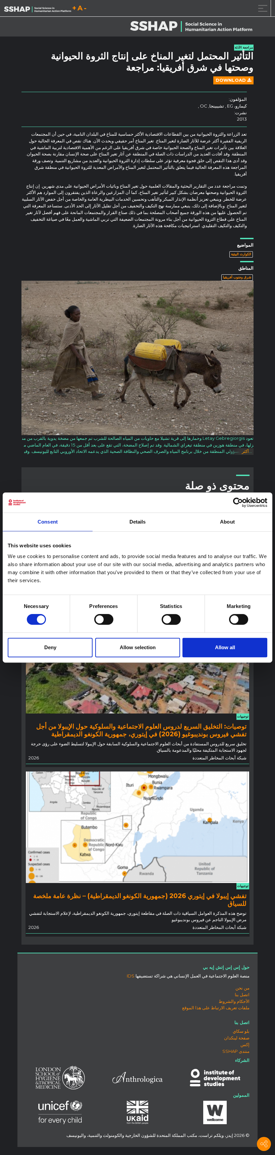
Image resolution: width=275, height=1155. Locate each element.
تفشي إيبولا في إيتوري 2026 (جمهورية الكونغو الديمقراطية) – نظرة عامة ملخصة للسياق (139, 899)
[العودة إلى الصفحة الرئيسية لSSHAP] (37, 8)
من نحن (242, 988)
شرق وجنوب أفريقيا (237, 277)
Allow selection (138, 647)
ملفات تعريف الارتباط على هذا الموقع (216, 1007)
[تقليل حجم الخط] (85, 9)
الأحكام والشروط (234, 1001)
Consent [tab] (48, 522)
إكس (245, 1044)
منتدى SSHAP (236, 1051)
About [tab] (227, 522)
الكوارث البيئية (241, 254)
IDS (130, 975)
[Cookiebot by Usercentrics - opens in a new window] (238, 502)
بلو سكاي (241, 1031)
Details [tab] (137, 522)
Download (231, 80)
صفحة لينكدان (237, 1037)
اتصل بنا (242, 994)
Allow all (225, 647)
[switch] (103, 619)
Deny (50, 647)
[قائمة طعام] (261, 8)
